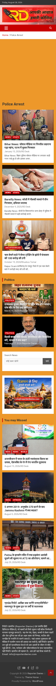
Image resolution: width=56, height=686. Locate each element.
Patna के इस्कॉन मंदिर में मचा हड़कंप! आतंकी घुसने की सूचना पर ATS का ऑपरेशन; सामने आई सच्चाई (27, 558)
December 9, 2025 (13, 207)
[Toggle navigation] (6, 28)
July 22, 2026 (10, 610)
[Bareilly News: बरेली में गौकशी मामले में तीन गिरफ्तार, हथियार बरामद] (28, 180)
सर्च (47, 361)
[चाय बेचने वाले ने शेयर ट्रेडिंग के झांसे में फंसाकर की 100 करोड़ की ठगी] (28, 235)
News (8, 137)
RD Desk (25, 151)
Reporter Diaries (27, 311)
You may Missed (15, 420)
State (16, 137)
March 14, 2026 (11, 311)
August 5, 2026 (11, 514)
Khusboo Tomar (29, 262)
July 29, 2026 (10, 562)
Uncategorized (13, 248)
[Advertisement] (28, 68)
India (7, 452)
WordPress (37, 681)
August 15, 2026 (12, 466)
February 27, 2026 (12, 343)
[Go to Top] (51, 673)
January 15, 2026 (12, 151)
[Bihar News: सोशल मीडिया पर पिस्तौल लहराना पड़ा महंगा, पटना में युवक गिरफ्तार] (28, 125)
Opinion (17, 500)
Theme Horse (32, 677)
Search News (10, 355)
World (24, 452)
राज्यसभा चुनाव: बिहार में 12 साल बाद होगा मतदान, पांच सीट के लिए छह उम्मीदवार (27, 306)
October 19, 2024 (12, 262)
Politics (9, 280)
